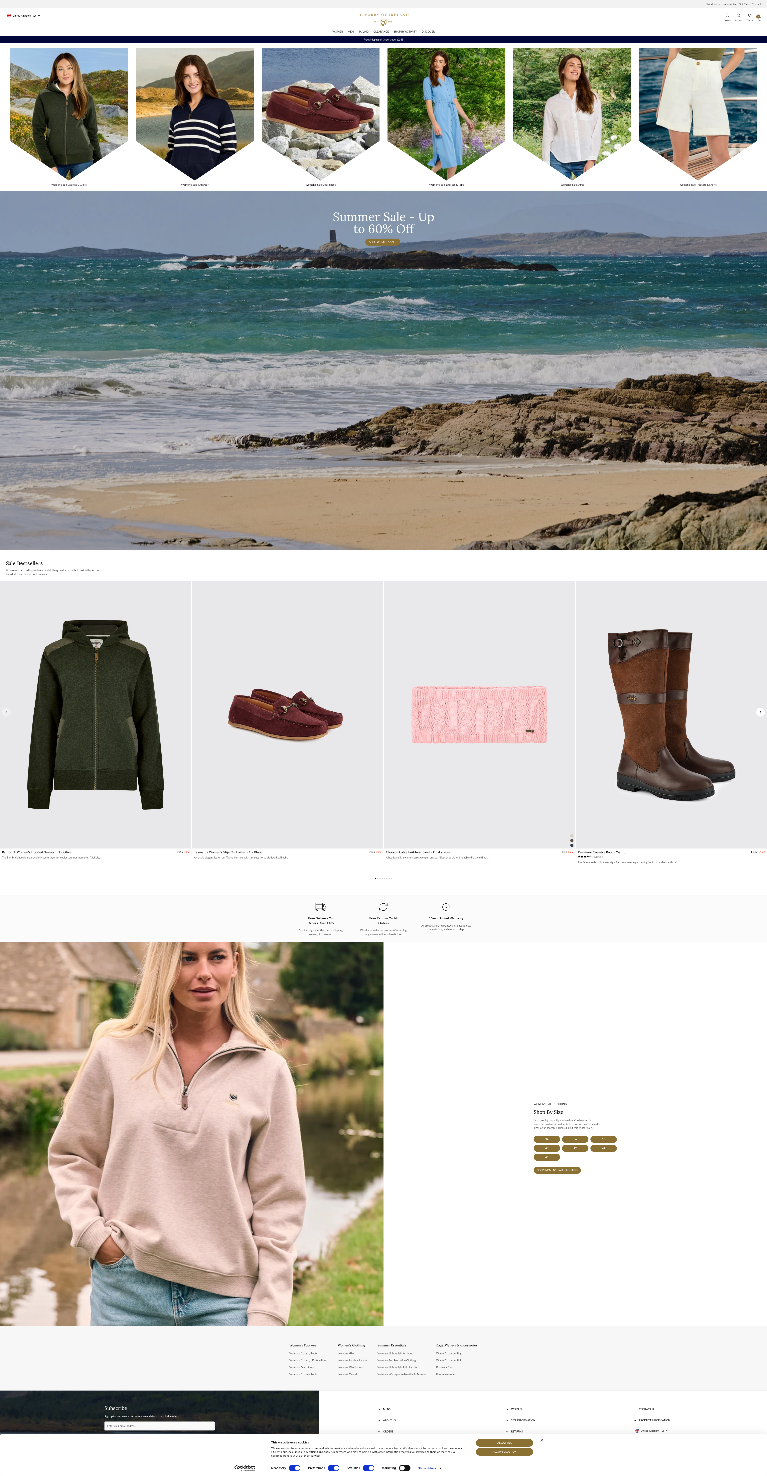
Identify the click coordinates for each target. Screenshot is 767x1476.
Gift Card (744, 4)
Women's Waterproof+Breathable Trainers (402, 1374)
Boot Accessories (446, 1374)
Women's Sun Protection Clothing (397, 1360)
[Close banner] (541, 1440)
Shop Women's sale (382, 242)
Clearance (381, 31)
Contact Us (758, 4)
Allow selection (505, 1451)
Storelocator (713, 4)
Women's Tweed (347, 1374)
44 (603, 1148)
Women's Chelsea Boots (303, 1374)
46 (546, 1157)
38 (603, 1139)
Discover (428, 31)
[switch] (333, 1468)
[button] (6, 712)
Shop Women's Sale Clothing (557, 1170)
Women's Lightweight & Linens (395, 1353)
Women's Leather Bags (449, 1353)
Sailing (364, 31)
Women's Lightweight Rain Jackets (397, 1367)
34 (546, 1139)
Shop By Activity (405, 31)
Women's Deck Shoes (301, 1367)
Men (351, 31)
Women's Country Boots (303, 1353)
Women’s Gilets (347, 1353)
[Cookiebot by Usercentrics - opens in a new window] (244, 1468)
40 (546, 1148)
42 (575, 1148)
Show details (427, 1468)
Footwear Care (444, 1367)
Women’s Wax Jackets (351, 1367)
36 (575, 1139)
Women (337, 31)
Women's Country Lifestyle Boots (308, 1360)
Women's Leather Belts (449, 1360)
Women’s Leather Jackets (353, 1360)
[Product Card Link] (95, 715)
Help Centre (729, 4)
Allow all (504, 1442)
